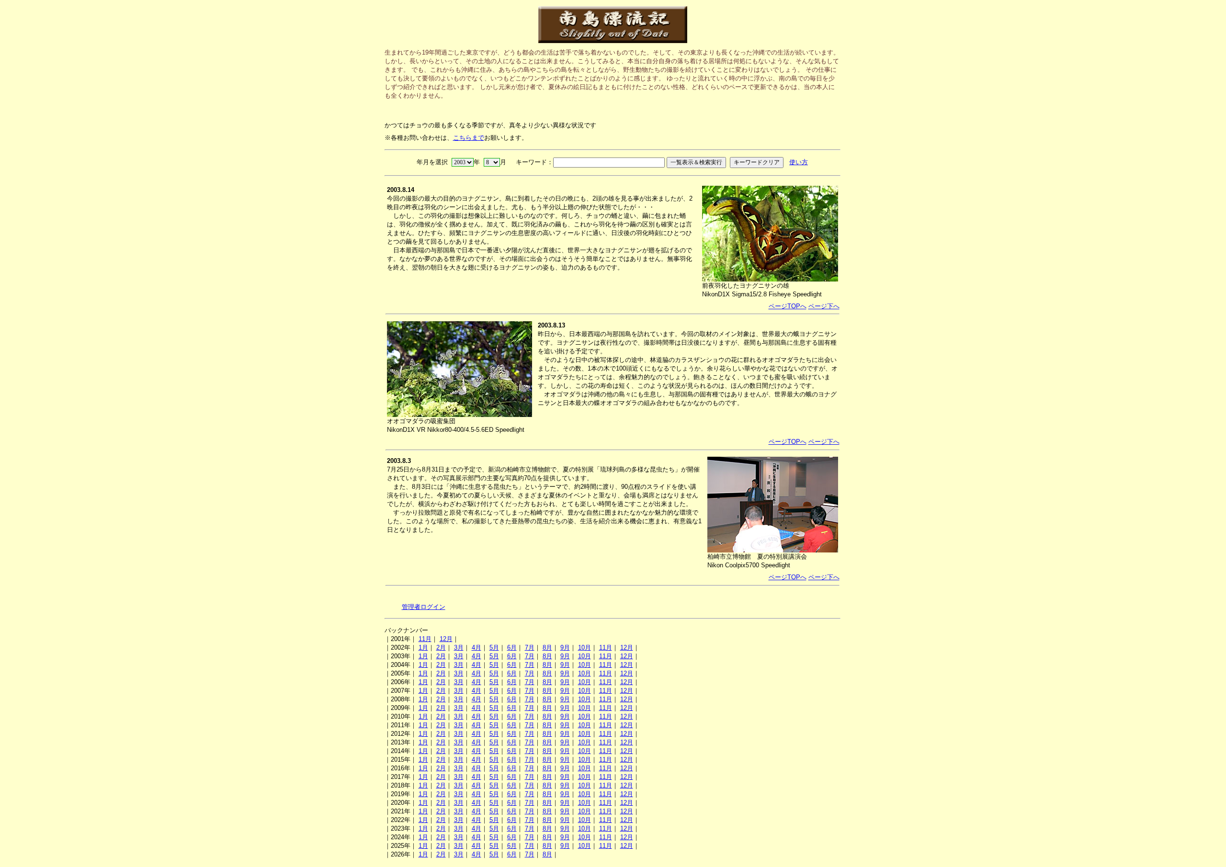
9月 (565, 647)
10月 (584, 647)
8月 (547, 647)
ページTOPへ (787, 306)
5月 (494, 647)
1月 (423, 647)
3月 (459, 647)
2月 (441, 647)
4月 (476, 647)
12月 (446, 638)
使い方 (798, 162)
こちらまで (468, 137)
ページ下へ (824, 306)
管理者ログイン (423, 606)
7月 (529, 647)
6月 (512, 647)
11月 (425, 638)
